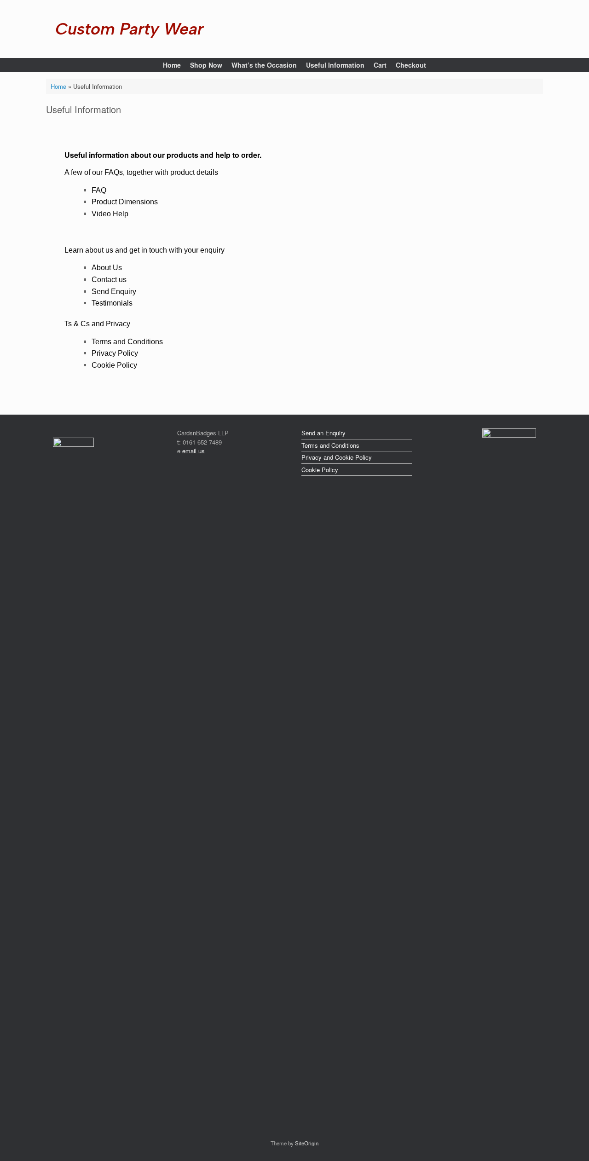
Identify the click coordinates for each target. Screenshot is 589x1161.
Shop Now (206, 64)
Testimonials (112, 303)
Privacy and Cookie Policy (336, 457)
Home (172, 64)
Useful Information (335, 64)
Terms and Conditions (127, 342)
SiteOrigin (306, 1143)
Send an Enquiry (323, 432)
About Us (107, 267)
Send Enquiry (114, 291)
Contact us (109, 279)
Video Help (110, 214)
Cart (380, 64)
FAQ (99, 190)
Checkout (411, 64)
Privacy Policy (115, 353)
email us (193, 450)
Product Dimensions (125, 202)
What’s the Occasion (264, 64)
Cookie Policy (114, 365)
